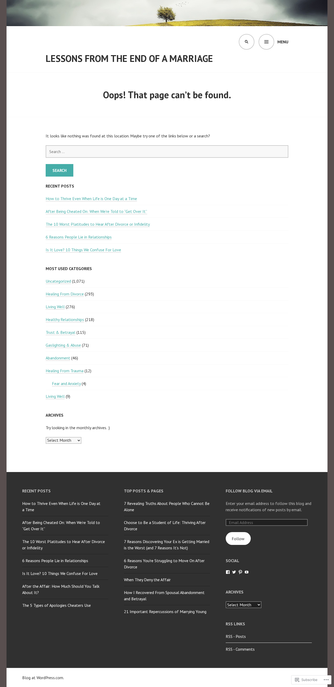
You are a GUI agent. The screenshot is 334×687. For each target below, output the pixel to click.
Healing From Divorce (65, 293)
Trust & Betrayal (60, 332)
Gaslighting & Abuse (63, 345)
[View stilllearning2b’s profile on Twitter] (234, 572)
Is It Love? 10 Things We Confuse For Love (83, 249)
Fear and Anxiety (66, 383)
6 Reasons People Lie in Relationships (79, 237)
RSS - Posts (236, 636)
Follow (238, 538)
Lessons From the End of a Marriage (129, 58)
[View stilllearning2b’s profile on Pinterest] (240, 572)
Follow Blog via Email (249, 490)
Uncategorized (58, 281)
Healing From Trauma (65, 370)
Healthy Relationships (65, 319)
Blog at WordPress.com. (43, 677)
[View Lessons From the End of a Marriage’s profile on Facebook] (228, 572)
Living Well (55, 306)
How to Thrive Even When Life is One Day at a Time (91, 198)
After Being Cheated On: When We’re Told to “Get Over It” (96, 211)
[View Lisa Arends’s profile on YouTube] (246, 572)
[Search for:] (167, 151)
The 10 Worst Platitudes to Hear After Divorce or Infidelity (98, 224)
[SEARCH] (246, 42)
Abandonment (58, 357)
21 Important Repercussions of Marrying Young (165, 611)
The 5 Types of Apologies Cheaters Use (56, 605)
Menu (282, 41)
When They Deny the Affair (147, 579)
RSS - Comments (240, 649)
